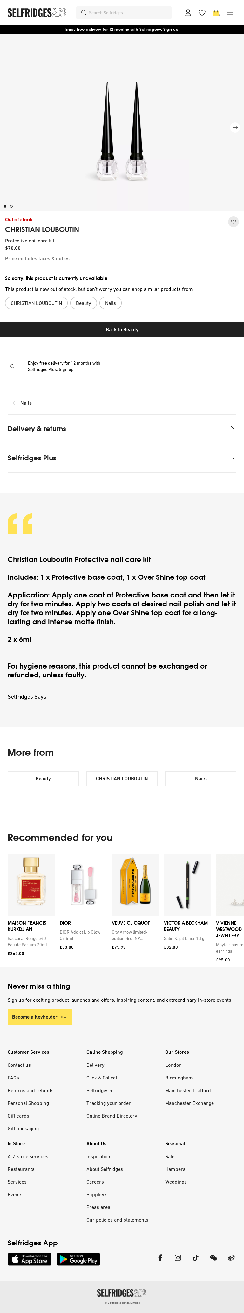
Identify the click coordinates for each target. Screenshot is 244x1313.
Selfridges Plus (32, 458)
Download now (159, 29)
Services (17, 1181)
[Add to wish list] (233, 221)
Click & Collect (101, 1077)
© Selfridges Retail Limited (122, 1302)
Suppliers (97, 1194)
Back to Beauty (122, 330)
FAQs (13, 1077)
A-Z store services (28, 1156)
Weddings (176, 1181)
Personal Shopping (28, 1103)
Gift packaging (23, 1128)
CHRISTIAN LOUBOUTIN (42, 229)
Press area (98, 1207)
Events (15, 1194)
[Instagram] (178, 1262)
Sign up (66, 369)
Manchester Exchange (189, 1103)
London (173, 1065)
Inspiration (98, 1156)
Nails (26, 403)
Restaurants (21, 1169)
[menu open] (230, 12)
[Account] (188, 12)
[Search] (84, 12)
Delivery (95, 1065)
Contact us (19, 1065)
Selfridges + (99, 1090)
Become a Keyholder (35, 1017)
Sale (169, 1156)
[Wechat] (213, 1262)
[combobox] (129, 13)
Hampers (175, 1169)
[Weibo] (231, 1262)
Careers (95, 1181)
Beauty (43, 778)
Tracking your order (108, 1103)
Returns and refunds (31, 1090)
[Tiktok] (196, 1262)
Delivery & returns (37, 428)
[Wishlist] (202, 12)
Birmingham (179, 1077)
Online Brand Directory (111, 1115)
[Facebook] (160, 1262)
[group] (122, 910)
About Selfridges (104, 1169)
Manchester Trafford (188, 1090)
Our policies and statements (117, 1220)
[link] (30, 941)
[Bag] (216, 12)
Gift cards (18, 1115)
